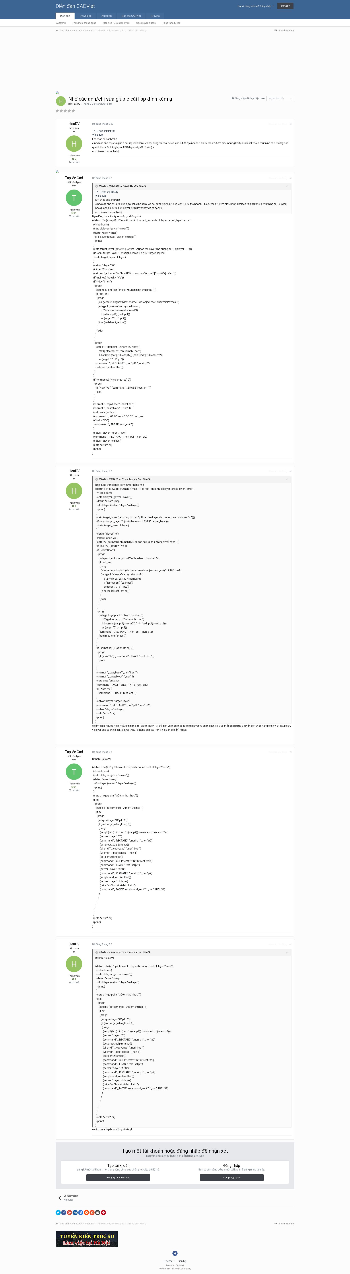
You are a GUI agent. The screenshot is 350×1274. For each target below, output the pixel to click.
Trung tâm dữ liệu (171, 23)
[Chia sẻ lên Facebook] (63, 1212)
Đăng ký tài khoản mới (118, 1177)
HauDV (76, 103)
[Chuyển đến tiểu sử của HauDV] (61, 101)
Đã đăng (102, 123)
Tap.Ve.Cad (74, 178)
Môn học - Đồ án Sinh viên (116, 23)
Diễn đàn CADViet (75, 6)
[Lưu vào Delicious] (80, 1212)
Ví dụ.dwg (97, 134)
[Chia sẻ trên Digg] (75, 1212)
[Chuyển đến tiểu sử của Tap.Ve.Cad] (74, 198)
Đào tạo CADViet (131, 15)
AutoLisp (107, 15)
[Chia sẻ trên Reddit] (86, 1212)
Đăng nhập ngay (231, 1177)
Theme (168, 1261)
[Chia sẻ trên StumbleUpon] (92, 1212)
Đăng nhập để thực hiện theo (249, 98)
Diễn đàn (65, 15)
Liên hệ (182, 1261)
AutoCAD (61, 23)
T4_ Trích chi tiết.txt (103, 130)
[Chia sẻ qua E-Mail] (97, 1212)
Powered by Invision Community (175, 1268)
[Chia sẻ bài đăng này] (290, 124)
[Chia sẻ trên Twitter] (58, 1212)
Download (86, 15)
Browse (155, 15)
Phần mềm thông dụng (84, 23)
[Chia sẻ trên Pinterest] (103, 1212)
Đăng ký (285, 6)
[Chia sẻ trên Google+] (69, 1212)
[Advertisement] (175, 62)
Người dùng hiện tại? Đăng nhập (255, 6)
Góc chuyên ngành (146, 23)
